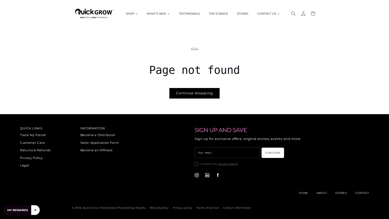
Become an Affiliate (96, 150)
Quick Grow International (100, 207)
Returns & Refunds (35, 150)
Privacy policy (182, 207)
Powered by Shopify (131, 207)
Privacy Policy (31, 158)
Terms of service (208, 207)
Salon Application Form (99, 143)
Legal (24, 165)
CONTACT (362, 192)
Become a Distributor (97, 135)
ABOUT (322, 192)
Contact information (237, 207)
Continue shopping (194, 93)
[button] (293, 13)
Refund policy (159, 207)
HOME (303, 192)
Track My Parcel (33, 135)
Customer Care (32, 143)
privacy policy (228, 163)
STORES (341, 192)
